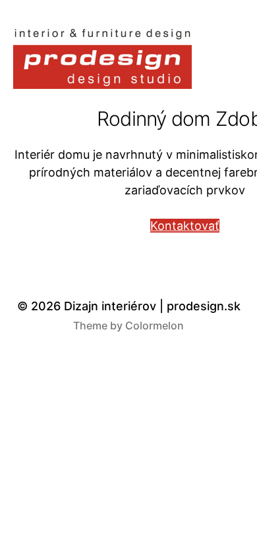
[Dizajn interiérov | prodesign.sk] (102, 56)
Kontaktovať (184, 226)
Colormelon (154, 325)
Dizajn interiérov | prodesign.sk (152, 306)
